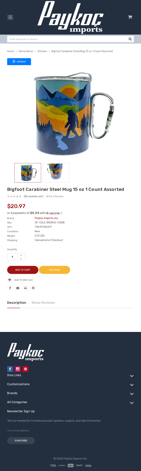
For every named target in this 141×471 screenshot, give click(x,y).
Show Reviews (43, 303)
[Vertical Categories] (10, 17)
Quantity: (12, 249)
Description (16, 303)
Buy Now (54, 269)
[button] (70, 213)
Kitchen (42, 51)
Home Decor (26, 51)
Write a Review (54, 196)
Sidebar (21, 61)
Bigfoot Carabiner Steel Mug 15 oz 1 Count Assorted (82, 51)
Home (10, 51)
